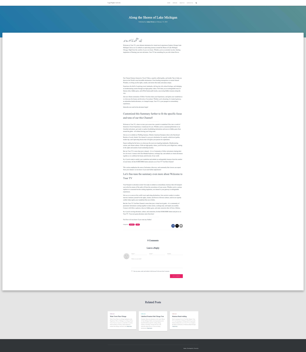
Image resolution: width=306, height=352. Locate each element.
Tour (138, 224)
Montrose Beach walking (179, 316)
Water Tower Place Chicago (118, 316)
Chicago (132, 224)
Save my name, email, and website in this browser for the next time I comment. (152, 271)
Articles (175, 3)
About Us (182, 3)
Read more (129, 326)
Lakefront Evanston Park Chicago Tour (152, 316)
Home (168, 3)
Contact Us (190, 3)
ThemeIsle (196, 348)
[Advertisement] (153, 66)
